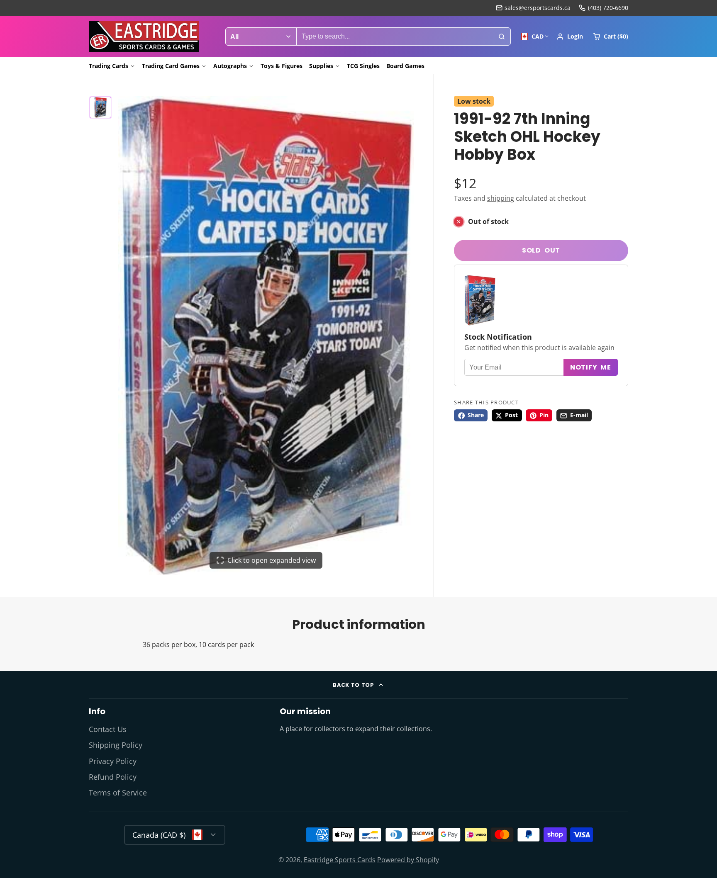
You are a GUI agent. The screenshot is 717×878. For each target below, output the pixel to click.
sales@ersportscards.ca (538, 8)
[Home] (144, 36)
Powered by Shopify (408, 859)
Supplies (321, 66)
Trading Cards (108, 66)
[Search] (501, 36)
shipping (500, 198)
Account (569, 36)
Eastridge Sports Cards (340, 859)
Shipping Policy (115, 745)
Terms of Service (118, 793)
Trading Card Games (171, 66)
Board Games (405, 66)
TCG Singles (363, 66)
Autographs (230, 66)
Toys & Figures (281, 66)
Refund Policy (113, 777)
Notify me (590, 367)
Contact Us (108, 729)
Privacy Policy (113, 761)
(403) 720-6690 (608, 8)
